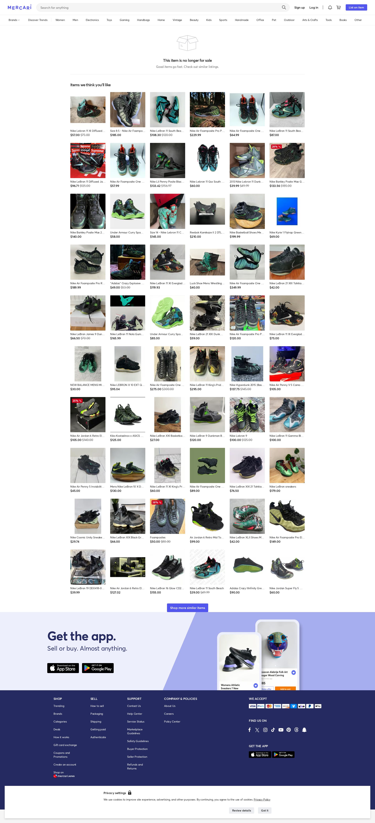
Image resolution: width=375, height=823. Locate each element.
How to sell (97, 706)
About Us (169, 706)
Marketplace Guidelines (134, 731)
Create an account (65, 764)
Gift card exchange (65, 745)
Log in (313, 7)
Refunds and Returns (135, 766)
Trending (59, 706)
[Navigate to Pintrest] (289, 730)
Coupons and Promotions (62, 754)
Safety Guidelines (137, 741)
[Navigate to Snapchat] (304, 730)
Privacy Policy (262, 799)
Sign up (299, 7)
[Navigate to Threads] (296, 730)
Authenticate (98, 737)
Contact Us (134, 706)
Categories (60, 721)
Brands (58, 713)
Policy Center (172, 721)
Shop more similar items (187, 608)
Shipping (95, 721)
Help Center (134, 713)
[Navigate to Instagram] (265, 730)
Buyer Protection (137, 749)
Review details (241, 810)
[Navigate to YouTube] (281, 730)
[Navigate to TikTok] (273, 730)
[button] (330, 7)
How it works (61, 737)
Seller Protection (137, 756)
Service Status (135, 721)
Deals (57, 729)
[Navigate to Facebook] (250, 730)
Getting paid (98, 729)
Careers (169, 713)
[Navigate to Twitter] (257, 730)
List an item (356, 7)
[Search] (284, 7)
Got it (264, 810)
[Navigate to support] (252, 706)
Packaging (96, 713)
